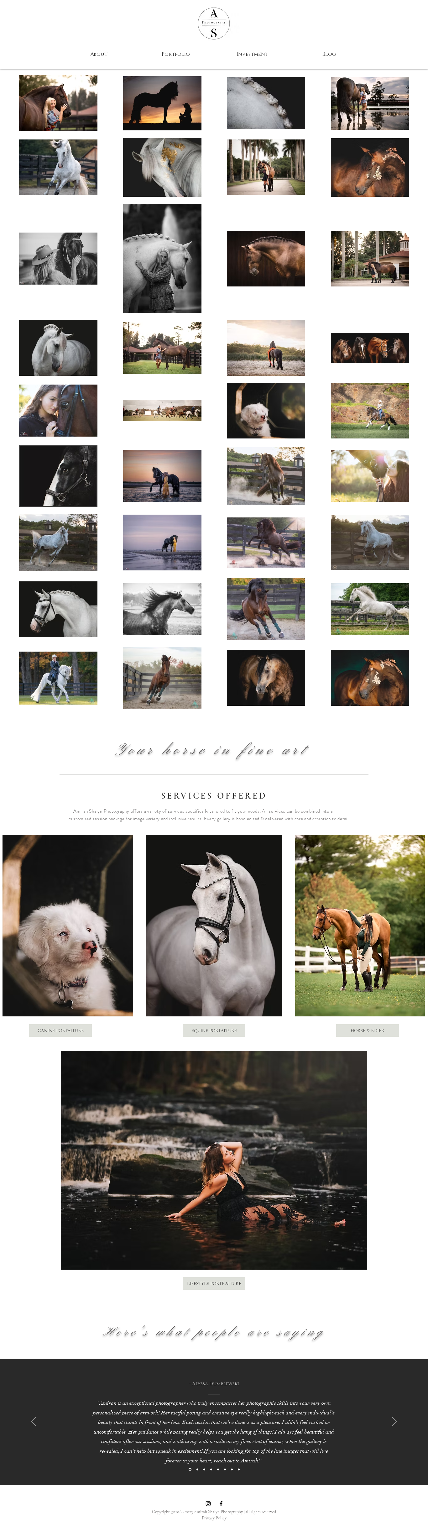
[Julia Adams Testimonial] (204, 1469)
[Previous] (33, 1421)
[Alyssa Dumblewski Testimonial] (190, 1469)
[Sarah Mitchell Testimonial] (225, 1469)
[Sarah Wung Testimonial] (232, 1469)
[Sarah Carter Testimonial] (211, 1469)
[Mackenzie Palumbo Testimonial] (239, 1469)
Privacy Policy (214, 1518)
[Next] (394, 1421)
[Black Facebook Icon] (221, 1503)
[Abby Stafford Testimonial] (197, 1469)
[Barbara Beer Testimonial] (218, 1469)
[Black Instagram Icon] (208, 1503)
